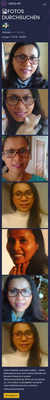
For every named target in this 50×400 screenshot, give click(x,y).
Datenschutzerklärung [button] (14, 389)
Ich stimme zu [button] (11, 395)
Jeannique (6, 29)
